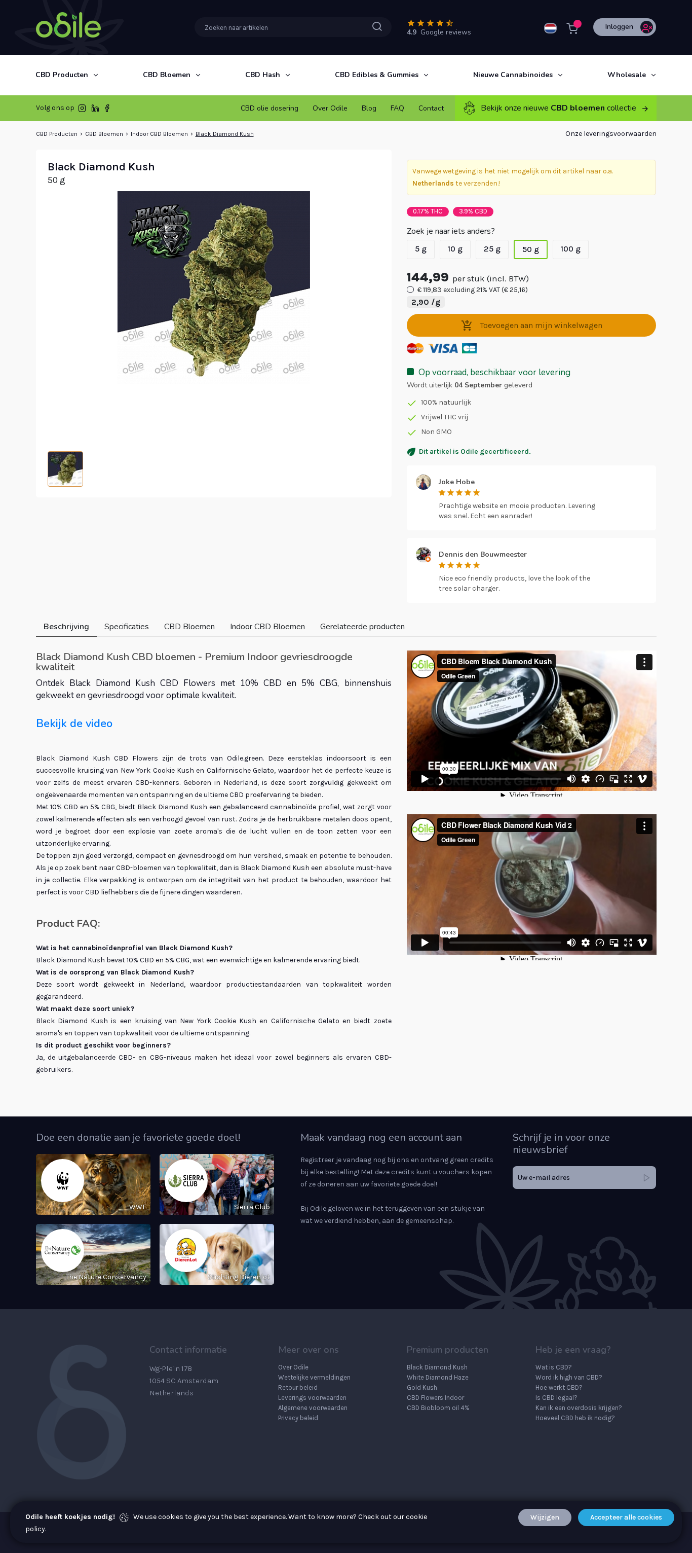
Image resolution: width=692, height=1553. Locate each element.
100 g (571, 249)
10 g (455, 249)
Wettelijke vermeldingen (314, 1377)
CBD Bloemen (104, 133)
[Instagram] (82, 110)
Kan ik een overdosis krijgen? (578, 1408)
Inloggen (619, 26)
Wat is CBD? (553, 1367)
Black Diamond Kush (225, 133)
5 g (421, 249)
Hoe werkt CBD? (559, 1387)
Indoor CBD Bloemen (159, 133)
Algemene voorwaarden (313, 1408)
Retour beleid (298, 1387)
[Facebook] (107, 110)
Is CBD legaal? (556, 1397)
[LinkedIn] (95, 110)
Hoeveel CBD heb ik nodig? (575, 1418)
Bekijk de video (74, 723)
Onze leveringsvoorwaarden (611, 133)
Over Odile (293, 1367)
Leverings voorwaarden (312, 1397)
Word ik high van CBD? (568, 1377)
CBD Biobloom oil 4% (438, 1408)
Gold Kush (422, 1387)
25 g (492, 249)
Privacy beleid (298, 1418)
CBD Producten (57, 133)
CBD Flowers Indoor (435, 1397)
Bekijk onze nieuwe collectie (558, 108)
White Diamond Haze (438, 1377)
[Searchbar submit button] (377, 26)
